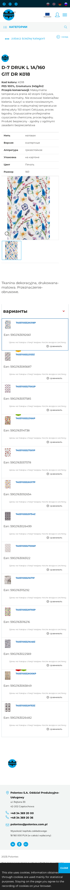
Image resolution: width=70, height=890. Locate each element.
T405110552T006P (26, 546)
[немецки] (59, 4)
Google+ (10, 4)
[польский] (47, 4)
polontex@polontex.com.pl (28, 824)
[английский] (53, 4)
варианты (15, 311)
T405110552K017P (25, 482)
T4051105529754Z (25, 514)
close (64, 868)
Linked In (16, 4)
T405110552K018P (26, 322)
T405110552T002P (26, 386)
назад (64, 36)
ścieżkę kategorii (28, 38)
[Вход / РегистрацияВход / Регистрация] (57, 15)
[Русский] (65, 4)
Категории (17, 27)
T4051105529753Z (25, 705)
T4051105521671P (25, 578)
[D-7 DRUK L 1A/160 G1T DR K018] (30, 208)
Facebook (4, 4)
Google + (26, 844)
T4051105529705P (26, 609)
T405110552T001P (25, 450)
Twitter (12, 844)
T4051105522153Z (25, 354)
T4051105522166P (25, 418)
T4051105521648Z (25, 641)
